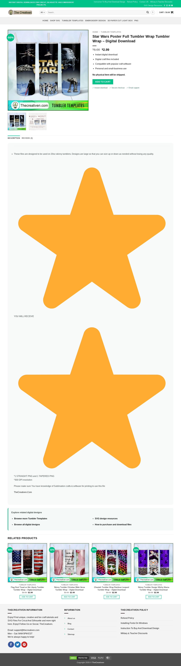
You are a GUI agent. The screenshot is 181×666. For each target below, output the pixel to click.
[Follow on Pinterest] (172, 5)
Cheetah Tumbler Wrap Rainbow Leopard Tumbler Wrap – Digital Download (111, 588)
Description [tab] (14, 138)
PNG (136, 20)
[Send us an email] (169, 5)
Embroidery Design (95, 20)
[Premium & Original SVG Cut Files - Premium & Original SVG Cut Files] (21, 12)
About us (71, 618)
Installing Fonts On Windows (134, 623)
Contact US (144, 2)
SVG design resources (106, 518)
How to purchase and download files (113, 524)
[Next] (83, 70)
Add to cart (103, 82)
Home (45, 20)
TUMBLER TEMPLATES (72, 20)
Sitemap (71, 634)
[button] (153, 12)
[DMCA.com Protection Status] (79, 658)
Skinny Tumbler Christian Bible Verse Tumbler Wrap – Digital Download (69, 588)
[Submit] (147, 12)
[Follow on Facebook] (164, 5)
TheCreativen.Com (23, 492)
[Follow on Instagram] (167, 5)
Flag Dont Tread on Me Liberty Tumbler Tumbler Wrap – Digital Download (27, 588)
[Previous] (12, 70)
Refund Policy (132, 2)
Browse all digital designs (27, 524)
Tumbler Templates (111, 32)
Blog (69, 623)
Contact (71, 629)
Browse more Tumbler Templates (30, 518)
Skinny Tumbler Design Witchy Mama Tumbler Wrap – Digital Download (153, 588)
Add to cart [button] (27, 597)
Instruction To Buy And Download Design (109, 2)
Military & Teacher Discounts (161, 2)
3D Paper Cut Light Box (120, 20)
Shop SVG (55, 20)
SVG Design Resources (153, 5)
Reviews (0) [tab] (27, 138)
